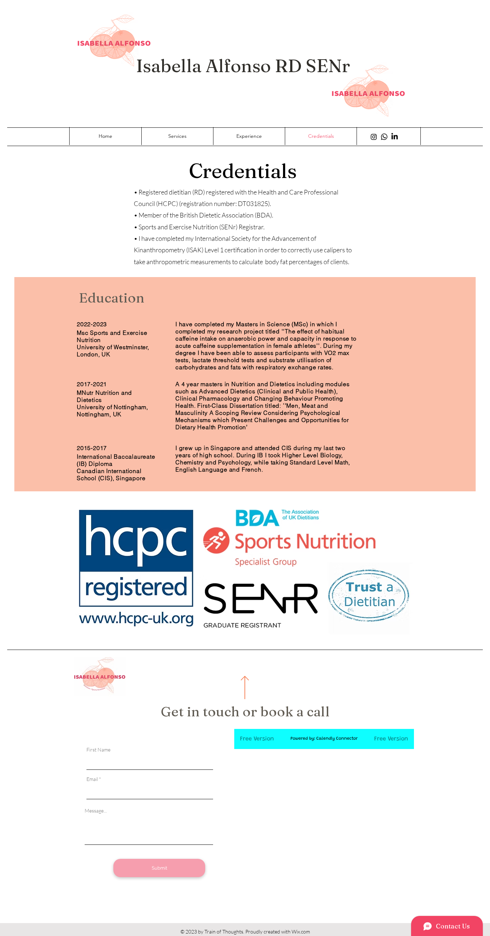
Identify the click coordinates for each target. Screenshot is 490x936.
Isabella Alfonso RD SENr (245, 66)
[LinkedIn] (395, 137)
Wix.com (301, 931)
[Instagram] (374, 137)
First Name (98, 749)
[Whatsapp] (384, 137)
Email (92, 779)
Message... (96, 810)
